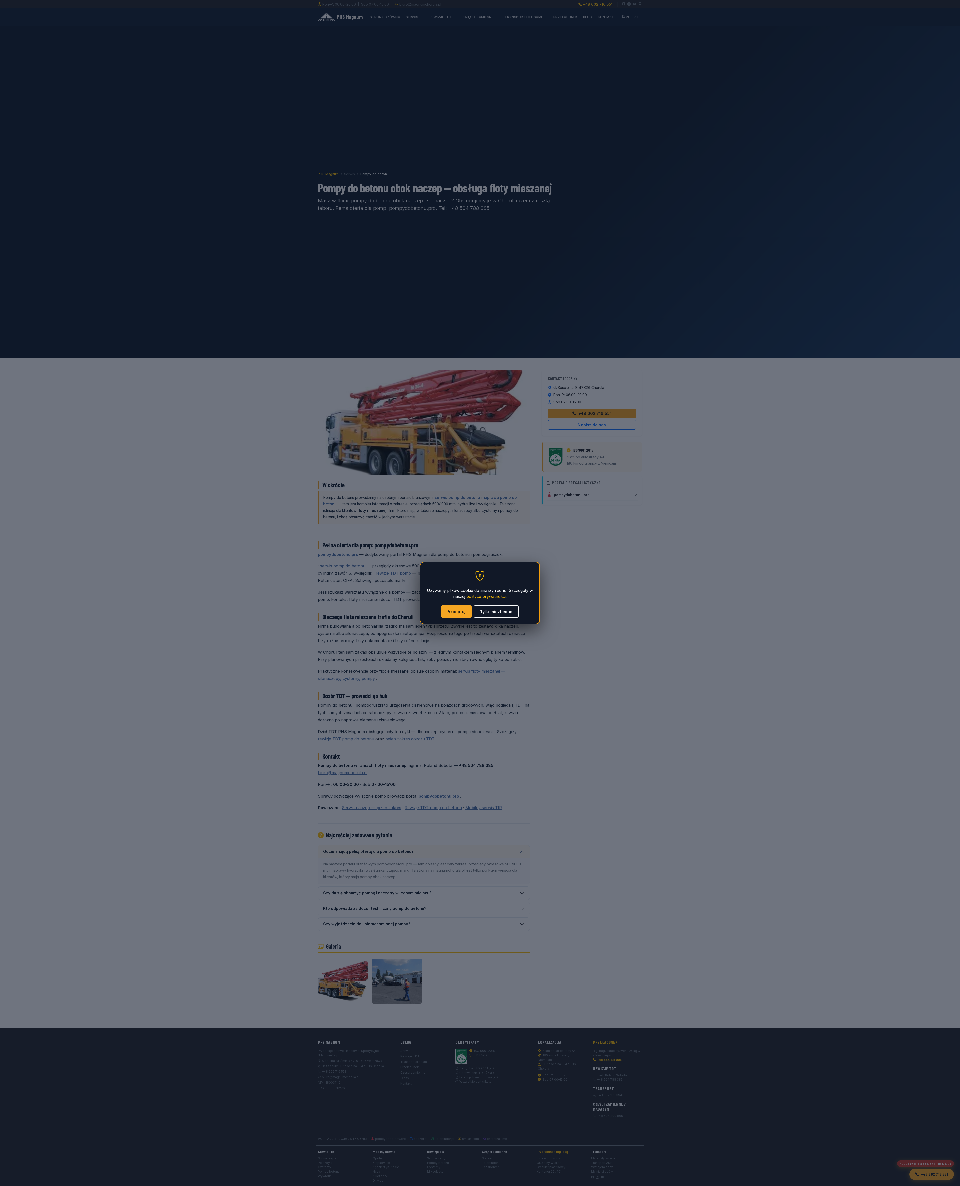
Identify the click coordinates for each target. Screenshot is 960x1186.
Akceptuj (457, 611)
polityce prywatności (486, 596)
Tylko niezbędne (496, 611)
